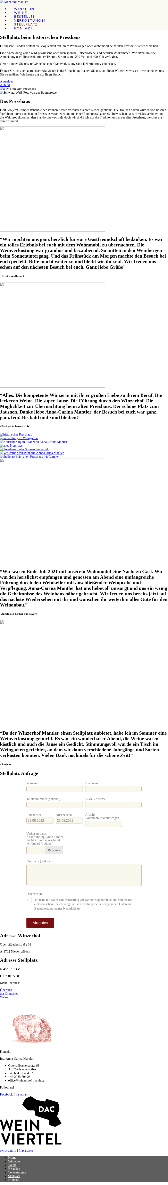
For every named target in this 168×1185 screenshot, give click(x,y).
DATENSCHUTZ (8, 1151)
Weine (12, 1165)
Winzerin (14, 1161)
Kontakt (13, 1180)
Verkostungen (17, 1172)
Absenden (40, 923)
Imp (26, 1150)
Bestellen (14, 1168)
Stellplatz (14, 1176)
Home (12, 1157)
